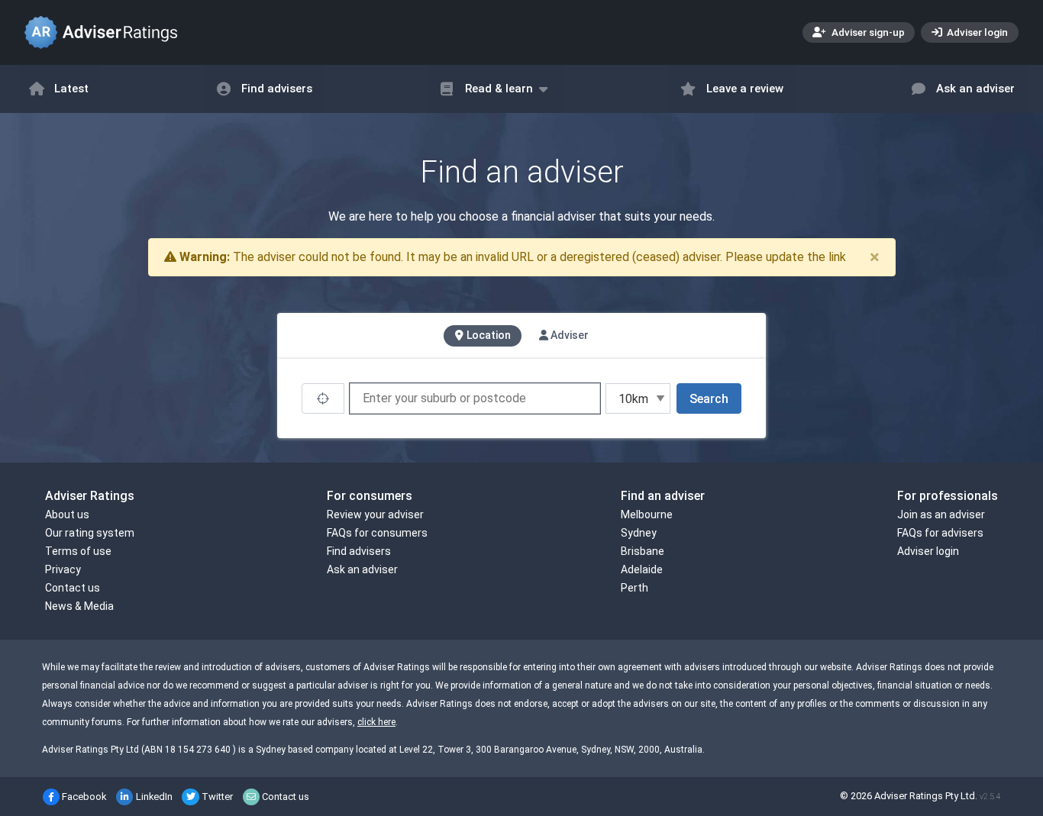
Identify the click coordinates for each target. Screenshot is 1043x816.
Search (708, 399)
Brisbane (642, 551)
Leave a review (744, 88)
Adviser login (976, 32)
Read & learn (499, 88)
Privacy (63, 569)
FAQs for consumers (377, 533)
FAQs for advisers (940, 533)
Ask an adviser (975, 88)
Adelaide (642, 569)
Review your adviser (375, 514)
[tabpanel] (521, 399)
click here (376, 722)
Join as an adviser (941, 514)
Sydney (639, 533)
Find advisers (276, 88)
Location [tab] (487, 335)
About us (67, 514)
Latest (71, 88)
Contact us (72, 588)
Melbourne (647, 514)
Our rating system (89, 533)
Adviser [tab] (568, 335)
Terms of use (78, 551)
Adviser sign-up (867, 32)
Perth (634, 588)
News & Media (79, 606)
